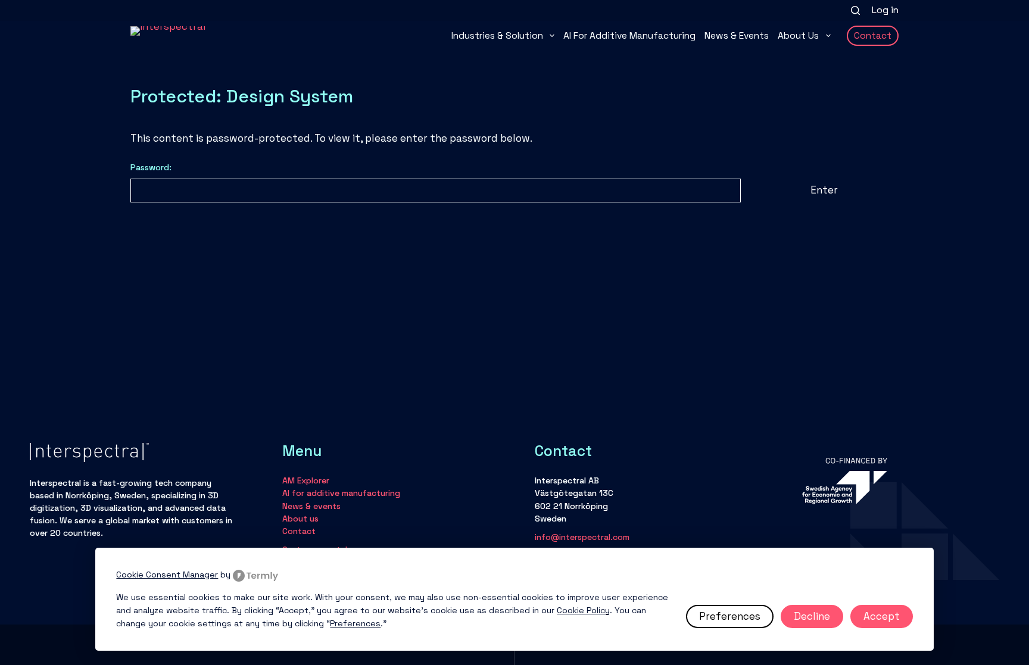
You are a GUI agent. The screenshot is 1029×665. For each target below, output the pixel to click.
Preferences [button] (355, 623)
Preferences (729, 616)
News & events (736, 36)
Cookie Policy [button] (583, 610)
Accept (881, 616)
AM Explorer (305, 480)
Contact (872, 36)
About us (798, 36)
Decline (812, 616)
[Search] (855, 10)
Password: (151, 167)
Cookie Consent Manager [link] (167, 574)
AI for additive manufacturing (629, 36)
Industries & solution (497, 36)
